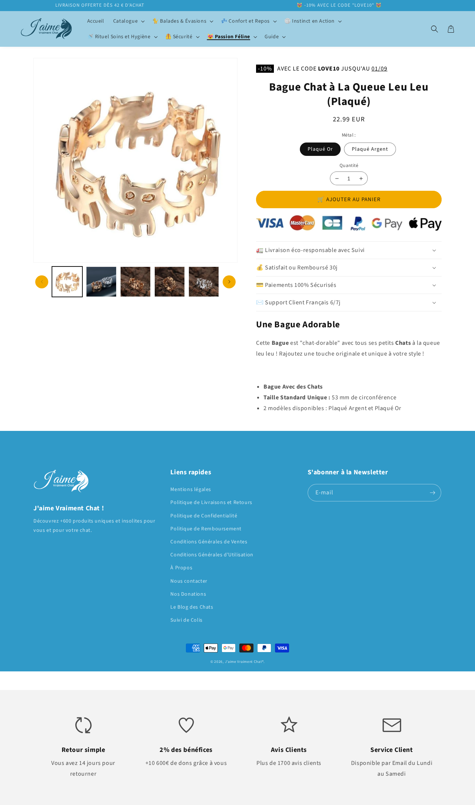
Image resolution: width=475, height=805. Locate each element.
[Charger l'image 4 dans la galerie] (169, 281)
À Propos (181, 568)
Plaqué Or (320, 149)
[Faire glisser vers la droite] (229, 281)
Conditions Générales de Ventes (208, 542)
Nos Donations (188, 594)
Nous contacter (188, 581)
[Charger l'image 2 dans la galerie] (101, 281)
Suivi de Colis (186, 620)
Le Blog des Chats (191, 607)
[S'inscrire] (433, 492)
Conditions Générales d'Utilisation (211, 555)
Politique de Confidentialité (203, 516)
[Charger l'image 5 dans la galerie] (204, 281)
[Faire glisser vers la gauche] (41, 281)
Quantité (349, 165)
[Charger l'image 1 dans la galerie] (67, 281)
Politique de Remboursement (206, 529)
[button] (128, 21)
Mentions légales (190, 489)
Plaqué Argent (370, 149)
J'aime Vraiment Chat (243, 661)
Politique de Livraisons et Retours (211, 502)
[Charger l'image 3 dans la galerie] (135, 281)
